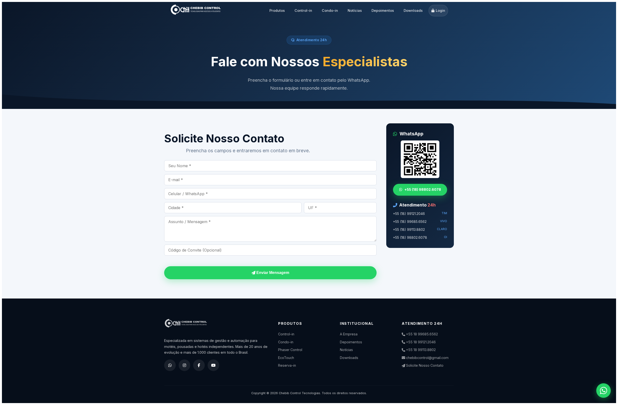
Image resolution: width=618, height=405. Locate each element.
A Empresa (349, 334)
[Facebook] (199, 365)
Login (440, 10)
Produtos (277, 10)
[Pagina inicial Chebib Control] (196, 10)
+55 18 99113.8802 (420, 350)
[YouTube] (213, 365)
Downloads (413, 10)
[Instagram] (184, 365)
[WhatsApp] (170, 365)
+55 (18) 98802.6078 (422, 189)
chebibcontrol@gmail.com (427, 358)
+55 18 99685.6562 (421, 334)
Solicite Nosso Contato (424, 365)
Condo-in (330, 10)
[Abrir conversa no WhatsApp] (603, 390)
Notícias (355, 10)
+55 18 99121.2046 (420, 342)
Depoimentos (383, 10)
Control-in (303, 10)
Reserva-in (287, 365)
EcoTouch (286, 358)
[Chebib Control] (216, 326)
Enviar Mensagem (272, 273)
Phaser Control (290, 350)
